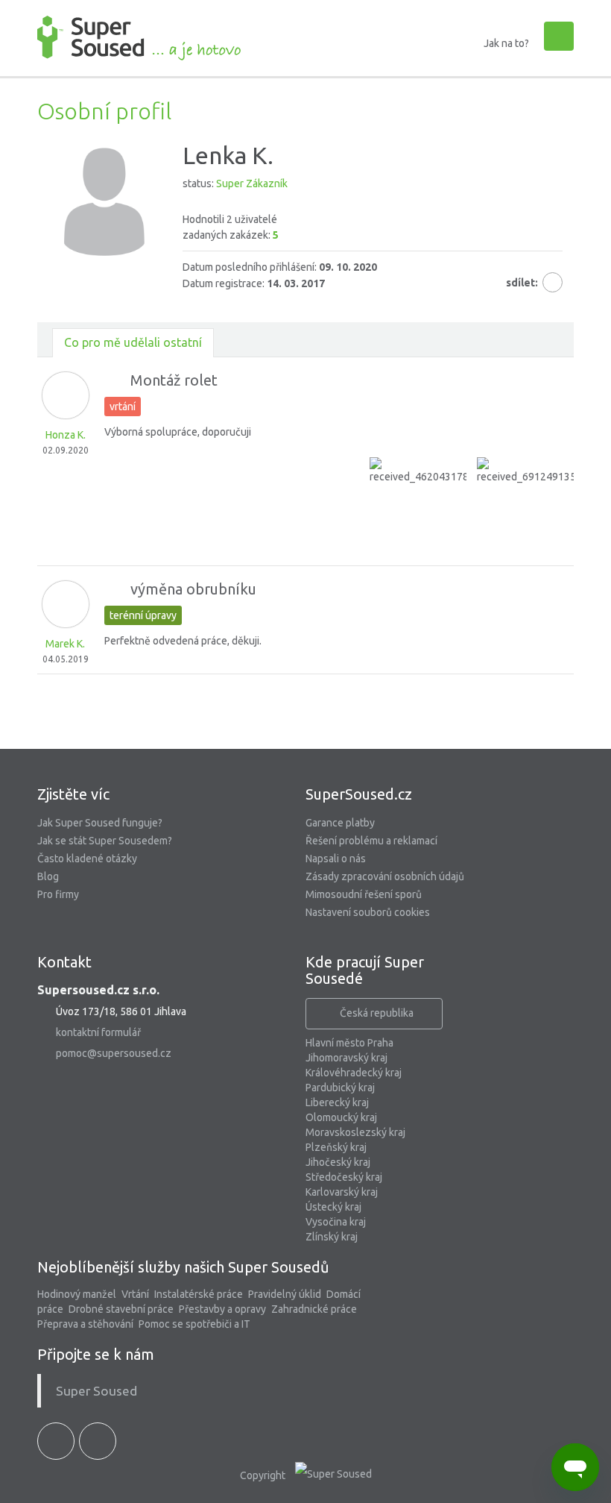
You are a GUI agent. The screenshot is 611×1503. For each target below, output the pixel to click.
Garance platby (340, 823)
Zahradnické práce (314, 1309)
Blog (48, 876)
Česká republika (377, 1013)
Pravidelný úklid (284, 1294)
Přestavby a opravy (222, 1309)
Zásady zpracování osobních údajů (385, 876)
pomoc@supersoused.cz (113, 1053)
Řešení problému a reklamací (371, 841)
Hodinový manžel (76, 1294)
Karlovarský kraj (342, 1192)
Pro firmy (58, 894)
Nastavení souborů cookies (368, 912)
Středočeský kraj (344, 1177)
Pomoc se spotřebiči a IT (194, 1324)
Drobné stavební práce (121, 1309)
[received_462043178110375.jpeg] (418, 505)
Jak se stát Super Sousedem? (104, 841)
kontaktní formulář (98, 1032)
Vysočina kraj (336, 1222)
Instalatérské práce (198, 1294)
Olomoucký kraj (341, 1117)
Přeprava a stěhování (85, 1324)
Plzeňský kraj (336, 1147)
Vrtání (135, 1294)
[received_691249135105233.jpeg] (525, 505)
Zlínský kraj (332, 1237)
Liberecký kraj (337, 1102)
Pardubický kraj (340, 1087)
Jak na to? (506, 43)
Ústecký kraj (333, 1207)
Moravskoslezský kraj (355, 1132)
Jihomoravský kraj (346, 1058)
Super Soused (96, 1391)
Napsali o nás (336, 859)
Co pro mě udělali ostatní (133, 342)
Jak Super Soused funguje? (99, 823)
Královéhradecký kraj (354, 1073)
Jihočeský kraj (338, 1162)
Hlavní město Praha (349, 1043)
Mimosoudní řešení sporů (364, 894)
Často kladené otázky (87, 859)
